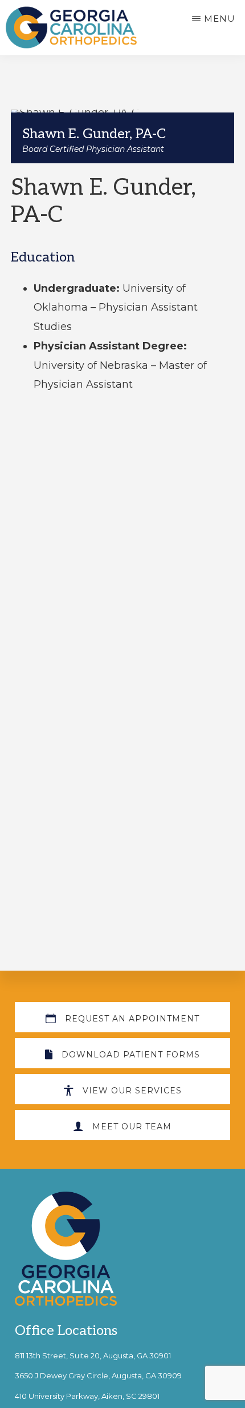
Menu (219, 18)
